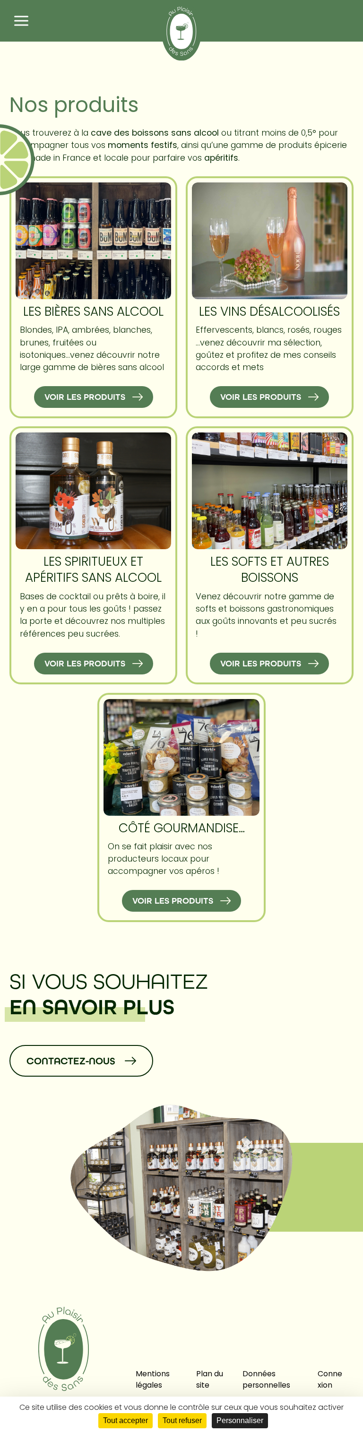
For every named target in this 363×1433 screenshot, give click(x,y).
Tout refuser (182, 1420)
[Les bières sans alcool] (94, 240)
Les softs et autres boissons (269, 569)
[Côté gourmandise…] (181, 757)
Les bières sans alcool (93, 311)
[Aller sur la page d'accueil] (182, 30)
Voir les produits (84, 397)
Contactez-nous (70, 1061)
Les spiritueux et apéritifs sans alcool (93, 569)
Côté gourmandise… (182, 828)
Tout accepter (125, 1420)
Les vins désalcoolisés (269, 311)
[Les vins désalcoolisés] (270, 240)
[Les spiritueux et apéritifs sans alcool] (94, 490)
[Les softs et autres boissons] (270, 490)
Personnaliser (239, 1420)
